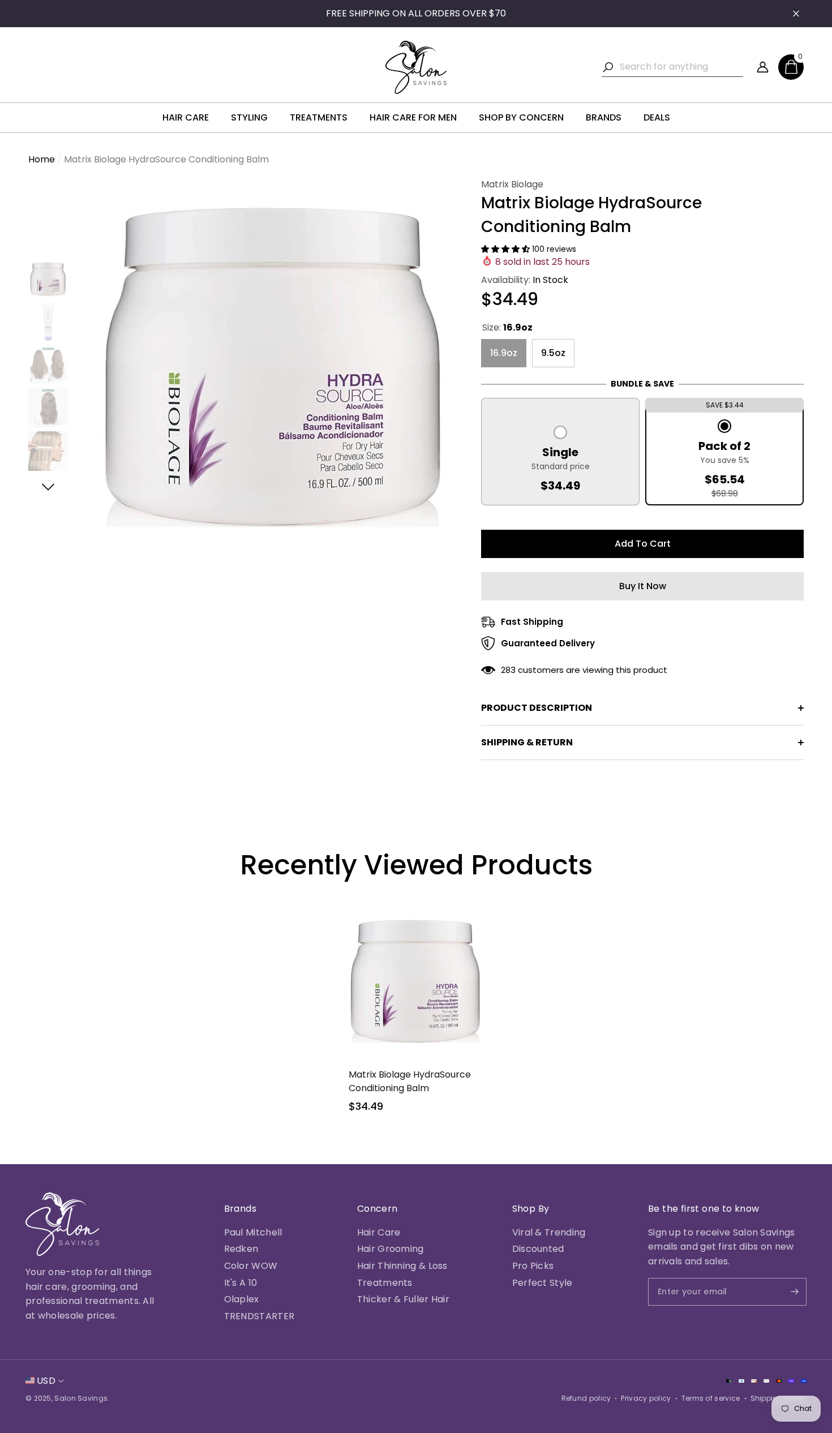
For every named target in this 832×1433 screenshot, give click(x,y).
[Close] (796, 14)
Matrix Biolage (512, 184)
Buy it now (642, 586)
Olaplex (241, 1299)
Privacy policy (646, 1398)
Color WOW (251, 1265)
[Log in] (763, 67)
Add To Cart (643, 543)
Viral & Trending (549, 1232)
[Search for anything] (672, 67)
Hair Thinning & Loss (402, 1265)
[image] (62, 1224)
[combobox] (681, 66)
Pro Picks (533, 1265)
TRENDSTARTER (259, 1316)
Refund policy (586, 1398)
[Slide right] (48, 487)
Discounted (538, 1248)
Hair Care (379, 1232)
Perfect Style (542, 1282)
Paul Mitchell (253, 1232)
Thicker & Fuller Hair (403, 1299)
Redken (241, 1248)
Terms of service (710, 1398)
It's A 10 (241, 1282)
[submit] (785, 1291)
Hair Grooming (390, 1248)
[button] (791, 67)
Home (41, 159)
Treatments (385, 1282)
